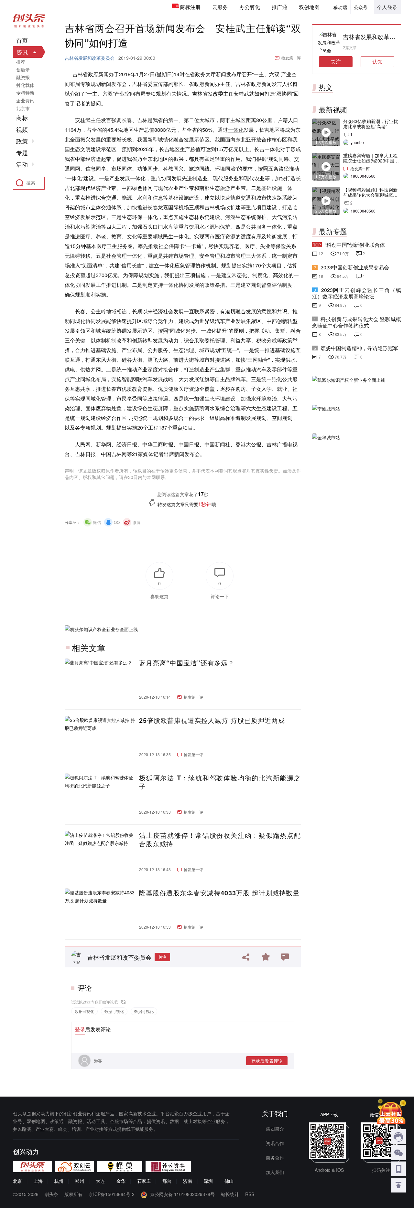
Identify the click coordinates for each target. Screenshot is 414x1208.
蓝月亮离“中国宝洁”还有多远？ (186, 663)
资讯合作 (275, 1143)
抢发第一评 (291, 57)
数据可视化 (84, 1011)
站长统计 (230, 1194)
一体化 (236, 129)
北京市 (23, 108)
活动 (22, 164)
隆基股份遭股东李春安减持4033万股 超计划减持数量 (219, 893)
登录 (80, 1029)
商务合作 (275, 1157)
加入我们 (275, 1172)
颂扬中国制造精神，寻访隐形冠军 (359, 348)
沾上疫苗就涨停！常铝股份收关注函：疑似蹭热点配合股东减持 (220, 839)
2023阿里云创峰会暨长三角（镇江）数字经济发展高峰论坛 (356, 293)
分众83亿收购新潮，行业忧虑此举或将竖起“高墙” (370, 124)
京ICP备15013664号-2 (112, 1194)
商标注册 (190, 7)
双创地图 (309, 7)
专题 (22, 153)
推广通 (279, 7)
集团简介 (275, 1128)
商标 (22, 118)
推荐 (20, 61)
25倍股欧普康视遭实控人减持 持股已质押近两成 (212, 720)
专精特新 (25, 92)
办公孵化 (249, 7)
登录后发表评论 (267, 1060)
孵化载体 (25, 85)
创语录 (23, 69)
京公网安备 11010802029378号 (182, 1194)
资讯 (22, 52)
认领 (377, 61)
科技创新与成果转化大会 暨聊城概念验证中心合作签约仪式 (356, 322)
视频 (22, 129)
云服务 (220, 7)
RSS (249, 1194)
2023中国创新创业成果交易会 (355, 267)
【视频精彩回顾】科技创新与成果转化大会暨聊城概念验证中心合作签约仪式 (370, 194)
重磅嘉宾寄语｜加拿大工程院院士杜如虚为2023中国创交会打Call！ (371, 160)
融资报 (23, 77)
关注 (162, 957)
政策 (22, 141)
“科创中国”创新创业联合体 (355, 244)
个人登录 (387, 7)
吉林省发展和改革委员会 (89, 58)
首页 (22, 40)
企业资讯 (25, 100)
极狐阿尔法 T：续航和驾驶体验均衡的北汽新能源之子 (220, 782)
